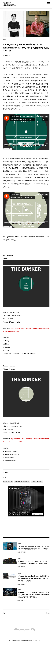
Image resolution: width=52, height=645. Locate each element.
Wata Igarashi (8, 481)
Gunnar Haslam (37, 481)
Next (47, 613)
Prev (4, 613)
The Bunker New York (22, 481)
